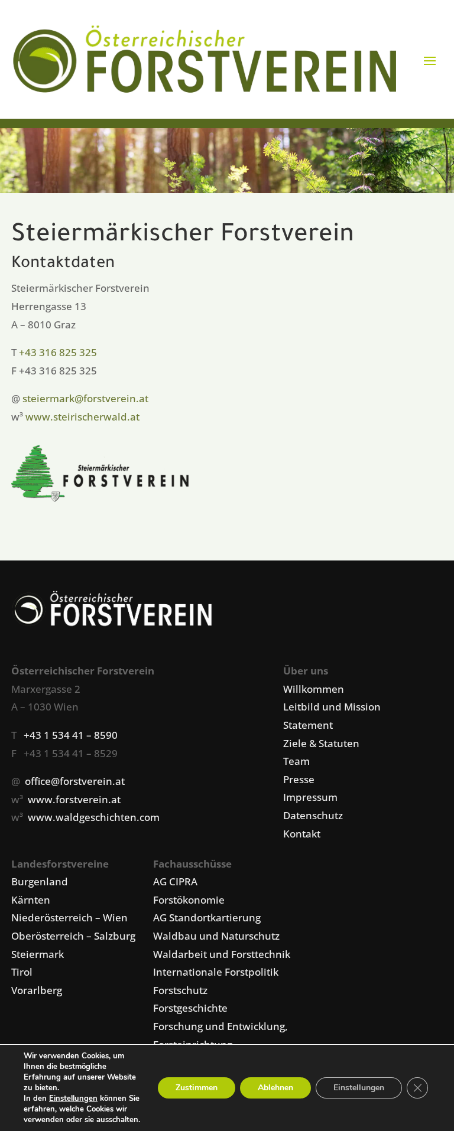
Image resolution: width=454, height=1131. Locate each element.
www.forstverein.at (74, 799)
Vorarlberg (36, 990)
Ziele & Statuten (321, 743)
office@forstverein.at (75, 781)
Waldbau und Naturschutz (216, 936)
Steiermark (37, 954)
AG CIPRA (175, 881)
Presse (298, 779)
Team (296, 761)
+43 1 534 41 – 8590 (71, 735)
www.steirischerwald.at (82, 416)
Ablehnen (275, 1087)
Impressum (310, 797)
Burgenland (39, 881)
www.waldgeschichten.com (94, 817)
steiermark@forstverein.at (85, 398)
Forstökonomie (189, 900)
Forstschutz (180, 990)
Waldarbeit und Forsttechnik (221, 954)
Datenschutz (313, 815)
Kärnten (30, 900)
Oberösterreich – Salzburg (73, 936)
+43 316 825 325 (58, 352)
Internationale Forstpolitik (215, 972)
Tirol (22, 972)
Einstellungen (73, 1098)
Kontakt (301, 833)
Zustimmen (197, 1087)
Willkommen (313, 689)
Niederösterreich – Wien (69, 917)
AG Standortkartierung (207, 917)
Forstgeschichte (190, 1008)
